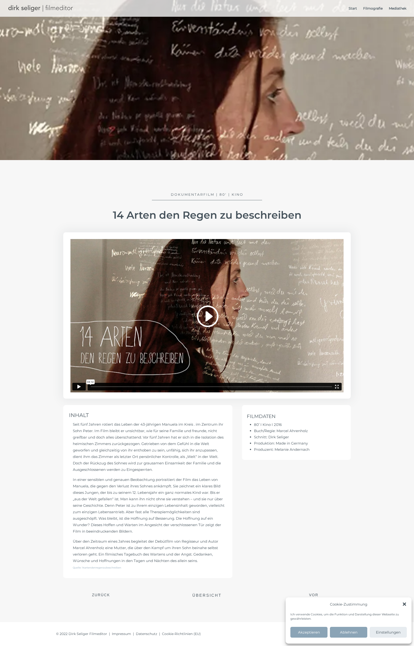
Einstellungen (388, 632)
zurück (101, 595)
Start (353, 9)
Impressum (121, 634)
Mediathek (397, 9)
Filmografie (373, 9)
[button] (404, 604)
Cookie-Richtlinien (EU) (181, 634)
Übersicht (207, 595)
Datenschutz (146, 634)
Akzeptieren (309, 632)
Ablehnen (348, 632)
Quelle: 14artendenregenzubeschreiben (97, 567)
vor (313, 595)
